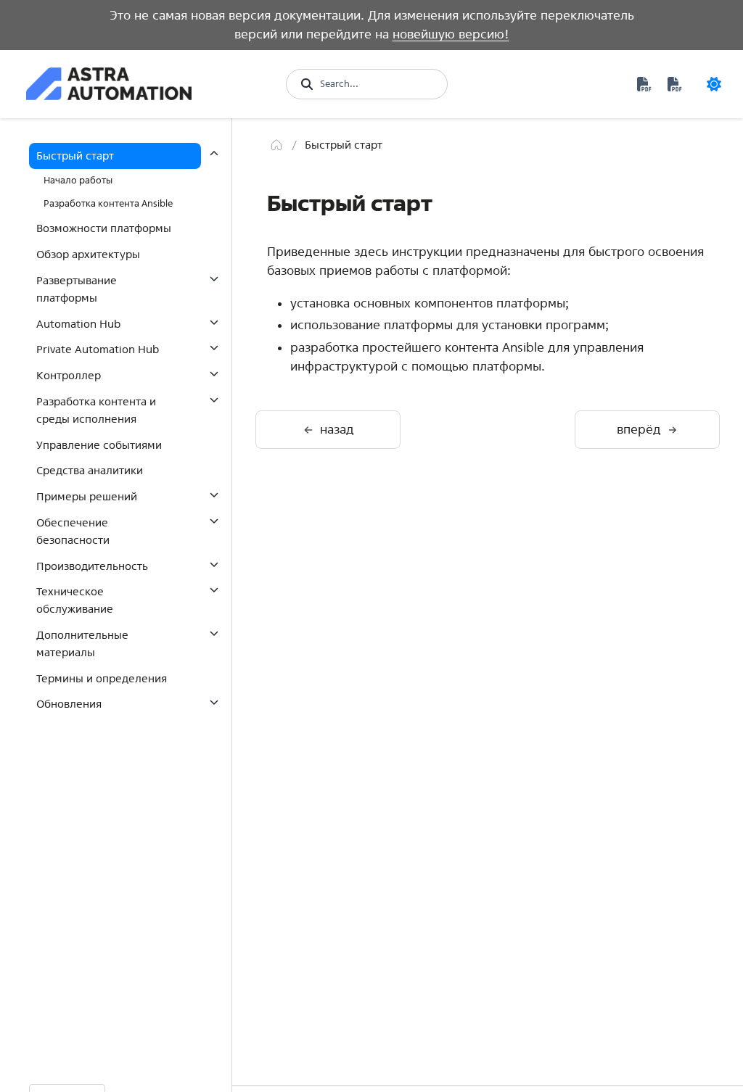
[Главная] (276, 145)
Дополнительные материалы (82, 643)
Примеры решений (86, 496)
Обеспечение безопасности (73, 531)
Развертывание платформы (76, 289)
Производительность (92, 566)
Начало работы (78, 180)
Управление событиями (99, 445)
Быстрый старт (75, 155)
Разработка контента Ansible (108, 203)
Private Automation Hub (97, 349)
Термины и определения (101, 678)
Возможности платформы (103, 228)
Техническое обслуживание (74, 600)
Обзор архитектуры (88, 254)
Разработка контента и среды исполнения (96, 410)
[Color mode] (714, 84)
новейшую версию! (451, 34)
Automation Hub (78, 324)
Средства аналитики (89, 470)
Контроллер (68, 375)
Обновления (69, 704)
